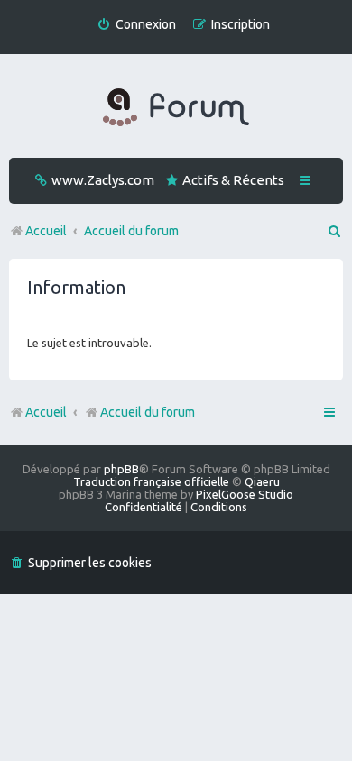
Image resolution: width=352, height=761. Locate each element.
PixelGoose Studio (244, 494)
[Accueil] (176, 108)
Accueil (46, 412)
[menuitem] (136, 25)
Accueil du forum (147, 412)
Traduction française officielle (151, 481)
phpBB (121, 469)
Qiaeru (262, 481)
